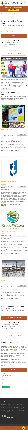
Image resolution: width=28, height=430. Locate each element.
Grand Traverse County (7, 31)
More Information (13, 350)
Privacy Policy (10, 411)
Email (2, 184)
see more (24, 149)
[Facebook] (5, 416)
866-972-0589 (14, 50)
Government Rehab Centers (8, 420)
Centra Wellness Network (9, 231)
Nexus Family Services (8, 129)
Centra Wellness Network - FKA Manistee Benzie (13, 279)
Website (2, 132)
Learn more (22, 134)
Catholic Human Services (8, 181)
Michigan (8, 13)
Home (2, 13)
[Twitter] (2, 416)
